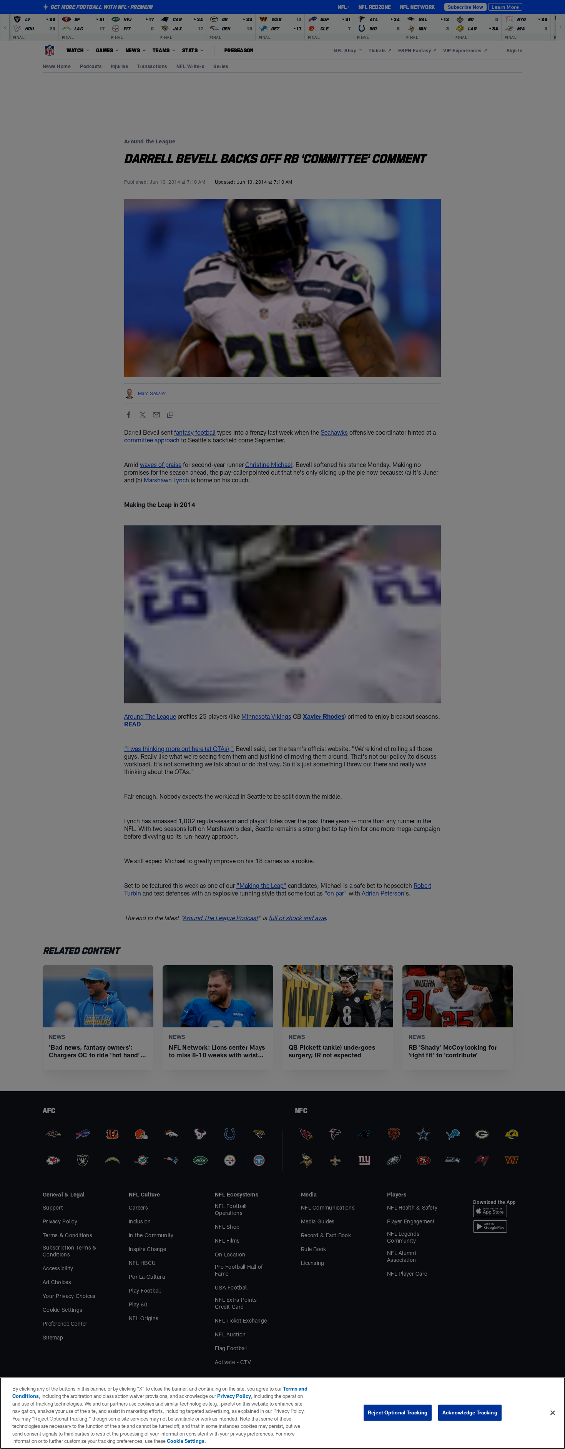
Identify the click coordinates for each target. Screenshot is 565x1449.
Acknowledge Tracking (469, 1412)
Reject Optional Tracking (397, 1412)
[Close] (552, 1412)
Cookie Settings (185, 1441)
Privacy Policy (234, 1396)
